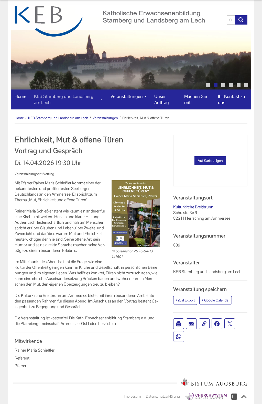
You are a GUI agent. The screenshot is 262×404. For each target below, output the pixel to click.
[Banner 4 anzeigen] (231, 85)
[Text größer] (219, 20)
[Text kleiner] (208, 20)
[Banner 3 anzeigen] (223, 85)
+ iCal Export (185, 300)
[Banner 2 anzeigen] (215, 85)
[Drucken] (178, 323)
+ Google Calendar (216, 300)
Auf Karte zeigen (210, 160)
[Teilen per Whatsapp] (178, 336)
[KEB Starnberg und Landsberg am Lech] (110, 21)
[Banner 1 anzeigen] (208, 85)
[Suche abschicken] (241, 20)
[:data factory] (234, 396)
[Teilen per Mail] (191, 323)
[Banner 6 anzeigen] (246, 85)
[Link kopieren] (204, 323)
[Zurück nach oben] (244, 396)
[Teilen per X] (229, 323)
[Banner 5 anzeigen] (239, 85)
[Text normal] (213, 20)
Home (19, 118)
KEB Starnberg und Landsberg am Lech (58, 118)
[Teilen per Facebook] (217, 323)
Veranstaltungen (105, 118)
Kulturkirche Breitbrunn (193, 207)
